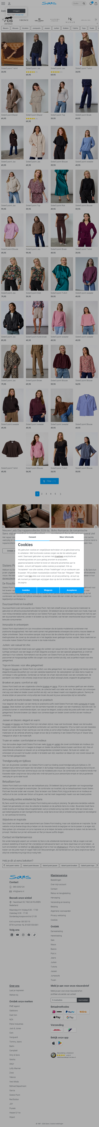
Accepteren (72, 590)
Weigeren (48, 590)
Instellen (26, 590)
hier (30, 576)
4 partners (59, 556)
